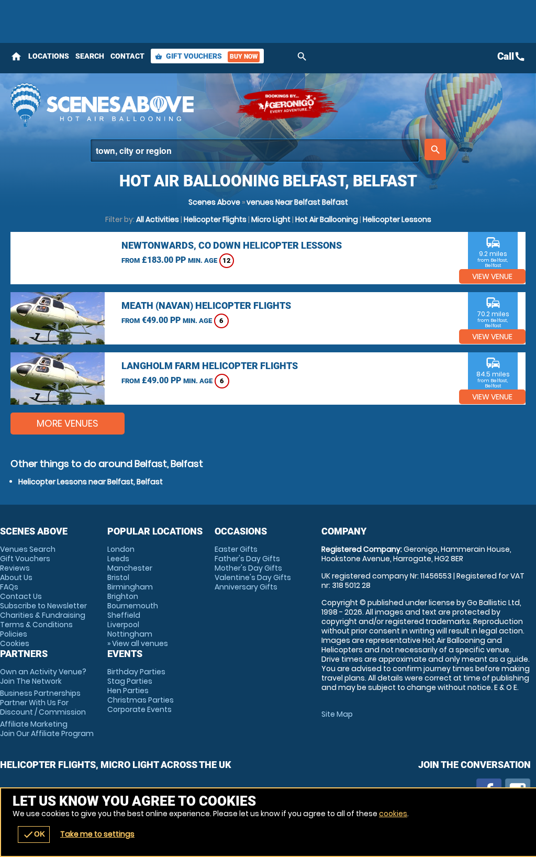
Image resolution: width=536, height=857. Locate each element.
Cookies (14, 643)
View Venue (492, 276)
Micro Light (271, 219)
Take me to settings (97, 834)
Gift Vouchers (206, 56)
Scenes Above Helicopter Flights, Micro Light (117, 105)
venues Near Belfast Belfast (297, 202)
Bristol (118, 577)
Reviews (15, 568)
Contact (127, 56)
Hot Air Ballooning (326, 219)
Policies (13, 634)
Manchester (129, 568)
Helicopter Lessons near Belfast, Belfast (90, 481)
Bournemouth (132, 605)
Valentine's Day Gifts (253, 577)
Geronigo (288, 105)
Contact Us (21, 596)
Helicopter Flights (215, 219)
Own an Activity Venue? (43, 676)
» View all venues (137, 643)
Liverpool (123, 624)
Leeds (118, 558)
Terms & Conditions (36, 624)
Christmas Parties (140, 700)
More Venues (67, 423)
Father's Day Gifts (247, 558)
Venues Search (27, 549)
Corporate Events (139, 709)
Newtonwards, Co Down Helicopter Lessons (231, 245)
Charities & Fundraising (42, 615)
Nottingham (129, 634)
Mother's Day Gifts (248, 568)
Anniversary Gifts (246, 587)
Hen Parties (128, 690)
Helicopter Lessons (397, 219)
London (121, 549)
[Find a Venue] (254, 150)
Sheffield (123, 615)
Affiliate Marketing (47, 729)
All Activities (157, 219)
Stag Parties (129, 681)
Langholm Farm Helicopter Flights (209, 365)
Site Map (337, 714)
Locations (48, 56)
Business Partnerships (43, 702)
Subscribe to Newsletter (43, 605)
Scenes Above (214, 202)
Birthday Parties (136, 671)
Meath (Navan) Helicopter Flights (206, 305)
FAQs (9, 587)
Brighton (122, 596)
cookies (393, 813)
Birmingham (130, 587)
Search (89, 56)
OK (34, 834)
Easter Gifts (236, 549)
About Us (16, 577)
